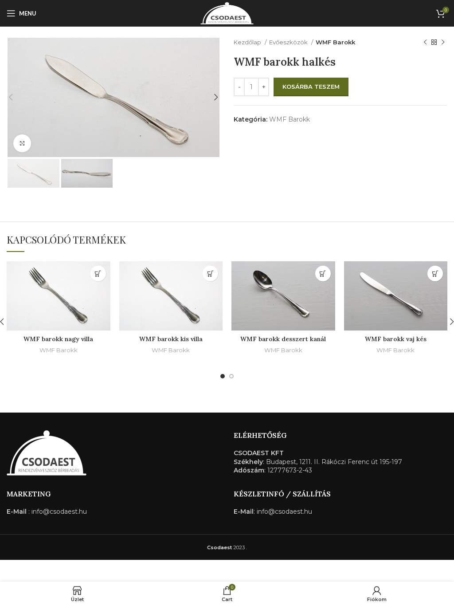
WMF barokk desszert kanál (283, 339)
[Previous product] (425, 42)
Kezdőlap (248, 42)
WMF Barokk (335, 42)
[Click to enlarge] (22, 143)
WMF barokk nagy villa (58, 339)
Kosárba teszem (311, 86)
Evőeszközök (289, 42)
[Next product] (442, 42)
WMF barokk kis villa (171, 339)
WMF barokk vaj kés (396, 339)
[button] (98, 273)
